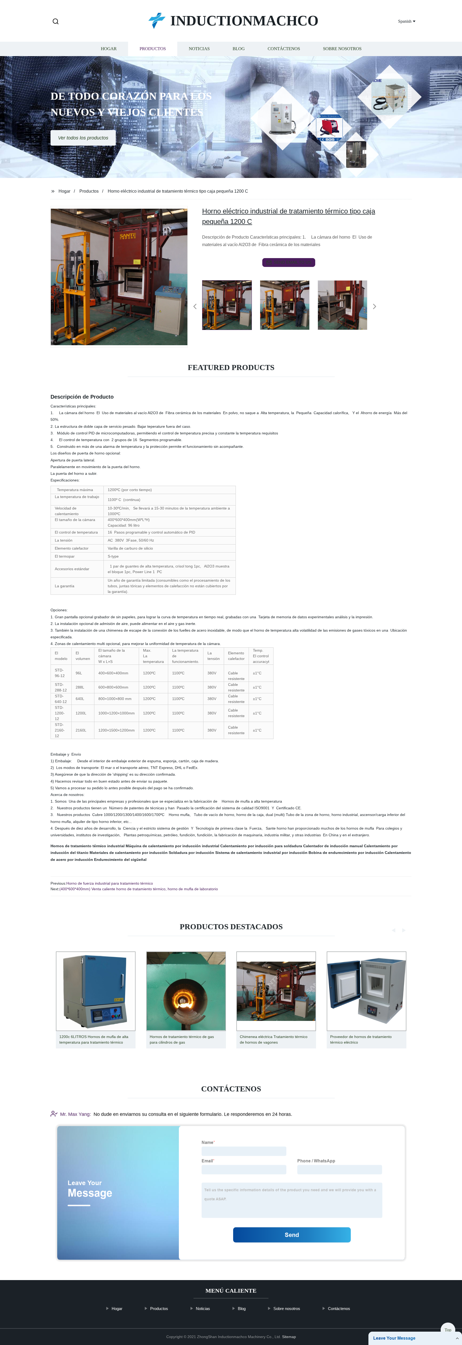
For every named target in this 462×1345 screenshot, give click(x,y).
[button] (56, 22)
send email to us (292, 262)
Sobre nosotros (342, 48)
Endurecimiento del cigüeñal (120, 859)
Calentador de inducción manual (333, 846)
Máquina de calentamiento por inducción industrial (172, 846)
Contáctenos (284, 48)
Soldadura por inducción (191, 852)
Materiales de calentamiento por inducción (129, 852)
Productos (153, 48)
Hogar (109, 48)
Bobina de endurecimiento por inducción (346, 852)
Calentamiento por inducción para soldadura (261, 846)
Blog (239, 48)
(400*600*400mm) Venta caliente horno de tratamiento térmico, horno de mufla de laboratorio (138, 889)
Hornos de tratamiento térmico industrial (88, 846)
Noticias (199, 48)
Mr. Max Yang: (75, 1114)
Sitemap (289, 1337)
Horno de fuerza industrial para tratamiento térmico (109, 883)
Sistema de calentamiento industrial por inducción (261, 852)
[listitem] (231, 304)
